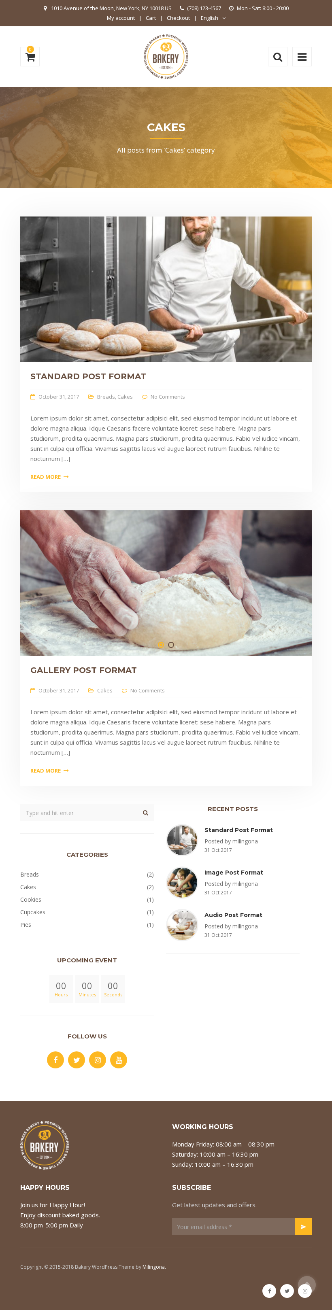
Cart (151, 17)
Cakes (125, 396)
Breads (106, 396)
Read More (45, 476)
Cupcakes (32, 912)
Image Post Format (233, 872)
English (209, 17)
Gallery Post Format (83, 670)
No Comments (168, 396)
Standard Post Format (88, 376)
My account (121, 17)
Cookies (30, 899)
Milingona (154, 1266)
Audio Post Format (233, 915)
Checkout (178, 17)
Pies (25, 924)
